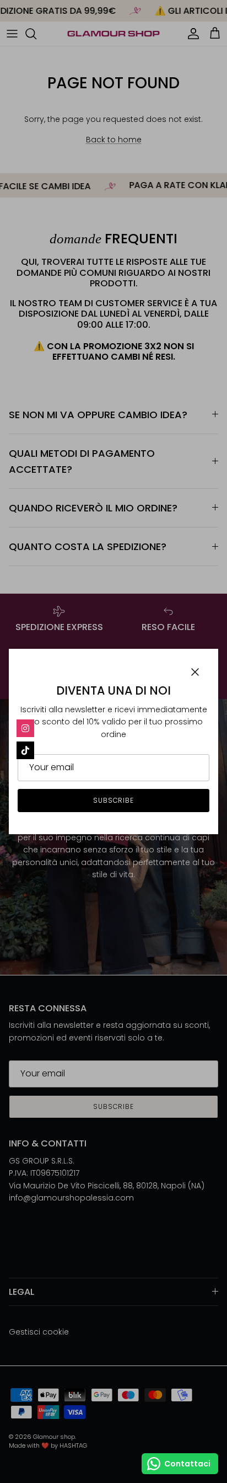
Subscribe (113, 800)
